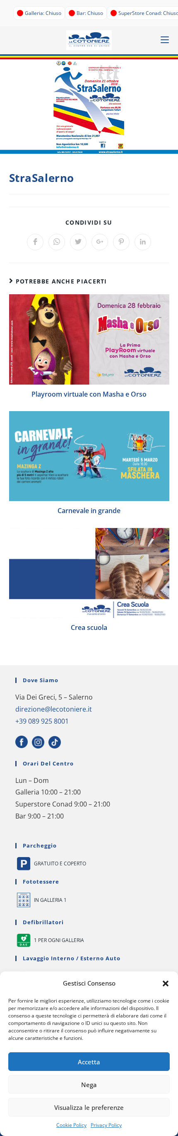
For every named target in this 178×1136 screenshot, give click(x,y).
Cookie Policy (71, 1125)
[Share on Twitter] (78, 242)
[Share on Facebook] (35, 242)
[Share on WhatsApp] (56, 242)
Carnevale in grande (89, 510)
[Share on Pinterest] (121, 242)
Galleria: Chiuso (43, 13)
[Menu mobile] (165, 40)
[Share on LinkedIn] (143, 242)
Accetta (89, 1062)
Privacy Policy (106, 1125)
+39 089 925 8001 (42, 721)
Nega (89, 1084)
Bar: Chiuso (90, 13)
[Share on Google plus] (99, 242)
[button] (165, 983)
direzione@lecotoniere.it (53, 709)
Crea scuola (89, 627)
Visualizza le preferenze (89, 1107)
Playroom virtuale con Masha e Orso (89, 394)
